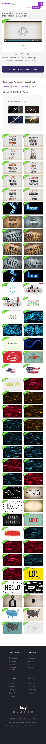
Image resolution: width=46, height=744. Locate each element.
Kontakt (31, 693)
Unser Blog (32, 690)
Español (12, 686)
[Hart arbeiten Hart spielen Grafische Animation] (33, 289)
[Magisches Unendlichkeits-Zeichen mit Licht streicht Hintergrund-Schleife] (33, 344)
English (11, 683)
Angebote (31, 658)
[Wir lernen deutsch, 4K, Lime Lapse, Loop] (32, 110)
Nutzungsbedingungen (14, 726)
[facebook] (14, 712)
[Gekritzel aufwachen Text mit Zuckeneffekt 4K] (12, 384)
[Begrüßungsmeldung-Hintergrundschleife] (33, 384)
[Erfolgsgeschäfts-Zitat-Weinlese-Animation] (12, 140)
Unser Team (32, 686)
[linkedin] (32, 712)
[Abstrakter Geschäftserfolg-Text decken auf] (33, 316)
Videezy (12, 664)
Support (31, 664)
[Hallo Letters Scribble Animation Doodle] (12, 587)
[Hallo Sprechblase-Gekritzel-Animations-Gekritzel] (33, 587)
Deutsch (12, 693)
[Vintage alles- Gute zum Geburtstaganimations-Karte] (33, 357)
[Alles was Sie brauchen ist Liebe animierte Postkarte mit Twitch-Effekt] (33, 303)
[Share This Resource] (25, 48)
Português (13, 690)
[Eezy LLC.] (23, 708)
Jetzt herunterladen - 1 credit (24, 69)
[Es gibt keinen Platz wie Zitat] (33, 154)
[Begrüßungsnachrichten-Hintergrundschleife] (12, 479)
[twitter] (18, 712)
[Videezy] (6, 4)
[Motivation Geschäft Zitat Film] (12, 195)
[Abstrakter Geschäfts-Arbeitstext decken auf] (33, 330)
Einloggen (28, 7)
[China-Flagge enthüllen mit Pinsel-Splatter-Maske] (12, 533)
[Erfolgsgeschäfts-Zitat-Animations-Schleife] (12, 222)
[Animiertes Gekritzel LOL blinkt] (33, 574)
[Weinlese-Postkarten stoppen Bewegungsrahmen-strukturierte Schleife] (33, 506)
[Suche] (40, 4)
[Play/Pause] (6, 40)
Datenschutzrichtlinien (31, 726)
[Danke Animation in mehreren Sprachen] (12, 344)
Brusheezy (13, 658)
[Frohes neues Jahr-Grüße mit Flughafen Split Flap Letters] (12, 519)
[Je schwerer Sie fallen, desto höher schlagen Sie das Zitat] (33, 181)
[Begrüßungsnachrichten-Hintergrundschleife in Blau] (12, 438)
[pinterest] (21, 712)
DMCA (30, 668)
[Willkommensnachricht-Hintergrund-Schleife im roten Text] (12, 547)
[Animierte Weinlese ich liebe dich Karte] (33, 519)
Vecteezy (12, 661)
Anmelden (36, 7)
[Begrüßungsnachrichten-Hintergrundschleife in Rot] (12, 560)
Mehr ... (12, 696)
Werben (31, 661)
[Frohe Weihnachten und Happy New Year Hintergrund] (12, 357)
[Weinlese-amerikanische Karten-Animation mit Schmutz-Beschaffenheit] (12, 371)
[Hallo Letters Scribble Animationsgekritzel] (12, 492)
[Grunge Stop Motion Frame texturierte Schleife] (33, 628)
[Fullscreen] (40, 40)
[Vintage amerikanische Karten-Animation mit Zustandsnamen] (12, 614)
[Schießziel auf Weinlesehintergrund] (12, 601)
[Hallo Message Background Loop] (12, 398)
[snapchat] (28, 712)
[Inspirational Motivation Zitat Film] (33, 195)
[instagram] (25, 712)
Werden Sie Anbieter (13, 668)
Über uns (31, 683)
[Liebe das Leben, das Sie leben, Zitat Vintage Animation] (33, 168)
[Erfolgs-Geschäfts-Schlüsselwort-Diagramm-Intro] (12, 289)
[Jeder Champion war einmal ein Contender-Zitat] (33, 140)
